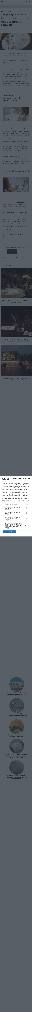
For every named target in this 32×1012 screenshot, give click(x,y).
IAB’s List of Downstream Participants (18, 500)
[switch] (26, 507)
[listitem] (16, 504)
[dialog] (16, 506)
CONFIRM (9, 531)
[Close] (29, 478)
